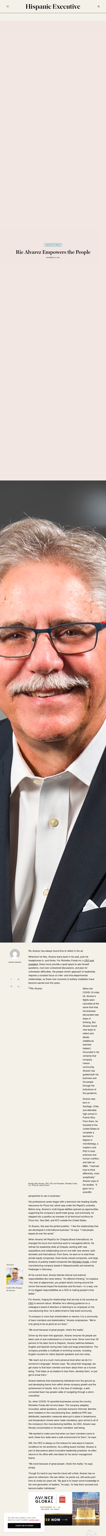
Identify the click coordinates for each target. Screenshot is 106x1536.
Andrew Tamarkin (15, 962)
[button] (42, 1515)
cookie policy (34, 1520)
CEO (30, 1303)
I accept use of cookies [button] (24, 1526)
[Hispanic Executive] (53, 7)
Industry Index (53, 245)
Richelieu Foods (80, 1261)
